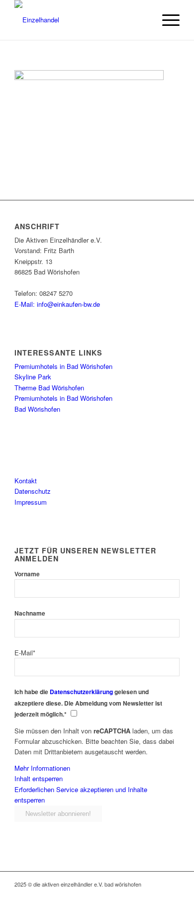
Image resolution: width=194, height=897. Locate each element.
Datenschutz (32, 491)
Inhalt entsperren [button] (38, 778)
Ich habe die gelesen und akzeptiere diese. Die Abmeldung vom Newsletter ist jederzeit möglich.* (88, 703)
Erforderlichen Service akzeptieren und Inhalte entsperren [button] (80, 795)
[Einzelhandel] (80, 20)
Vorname (27, 574)
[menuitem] (166, 20)
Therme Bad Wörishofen (49, 387)
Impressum (30, 502)
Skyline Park (32, 376)
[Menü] (166, 20)
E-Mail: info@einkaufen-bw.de (57, 304)
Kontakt (25, 480)
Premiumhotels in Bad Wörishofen (63, 366)
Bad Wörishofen (37, 409)
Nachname (29, 613)
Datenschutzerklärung (81, 692)
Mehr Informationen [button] (42, 768)
